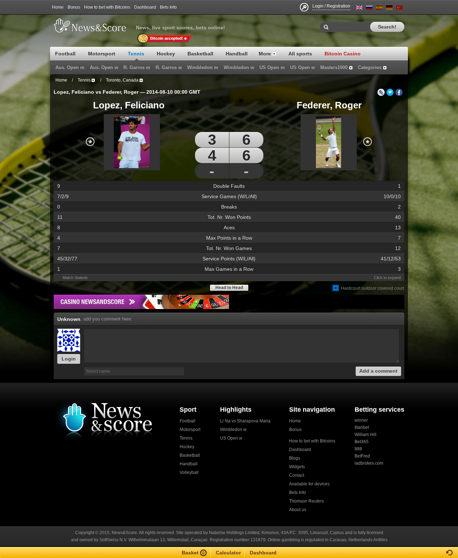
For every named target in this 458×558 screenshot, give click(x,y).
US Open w (231, 438)
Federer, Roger (329, 105)
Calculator (228, 552)
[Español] (379, 8)
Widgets (297, 466)
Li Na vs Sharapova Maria (245, 421)
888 (358, 448)
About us (297, 509)
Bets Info (168, 7)
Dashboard (145, 7)
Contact (296, 475)
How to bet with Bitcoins (107, 7)
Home (58, 7)
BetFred (362, 456)
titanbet (362, 427)
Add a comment (378, 371)
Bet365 (362, 441)
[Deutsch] (389, 8)
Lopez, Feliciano (129, 105)
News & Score (93, 25)
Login (69, 359)
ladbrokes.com (369, 463)
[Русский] (369, 8)
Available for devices (309, 483)
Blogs (294, 458)
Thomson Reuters (306, 501)
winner (361, 420)
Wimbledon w (233, 429)
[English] (359, 8)
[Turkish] (399, 8)
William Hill (365, 434)
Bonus (74, 7)
